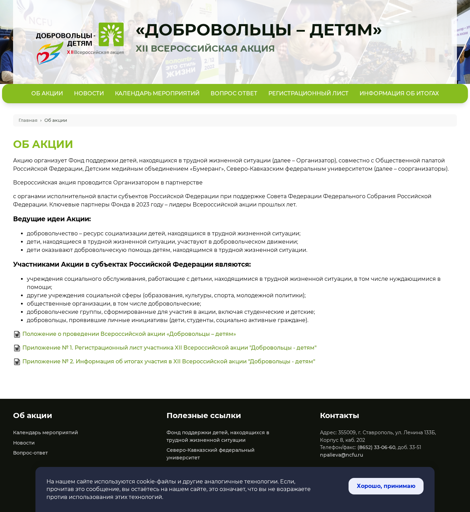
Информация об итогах (399, 93)
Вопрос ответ (234, 93)
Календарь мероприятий (157, 93)
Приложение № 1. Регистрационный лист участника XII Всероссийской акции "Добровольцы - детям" (169, 347)
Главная (28, 120)
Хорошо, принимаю (386, 486)
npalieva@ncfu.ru (341, 455)
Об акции (47, 93)
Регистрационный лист (308, 93)
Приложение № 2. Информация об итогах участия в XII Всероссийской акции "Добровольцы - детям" (168, 361)
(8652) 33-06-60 (376, 447)
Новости (89, 93)
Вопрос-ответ (30, 453)
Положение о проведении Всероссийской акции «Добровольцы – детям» (129, 334)
